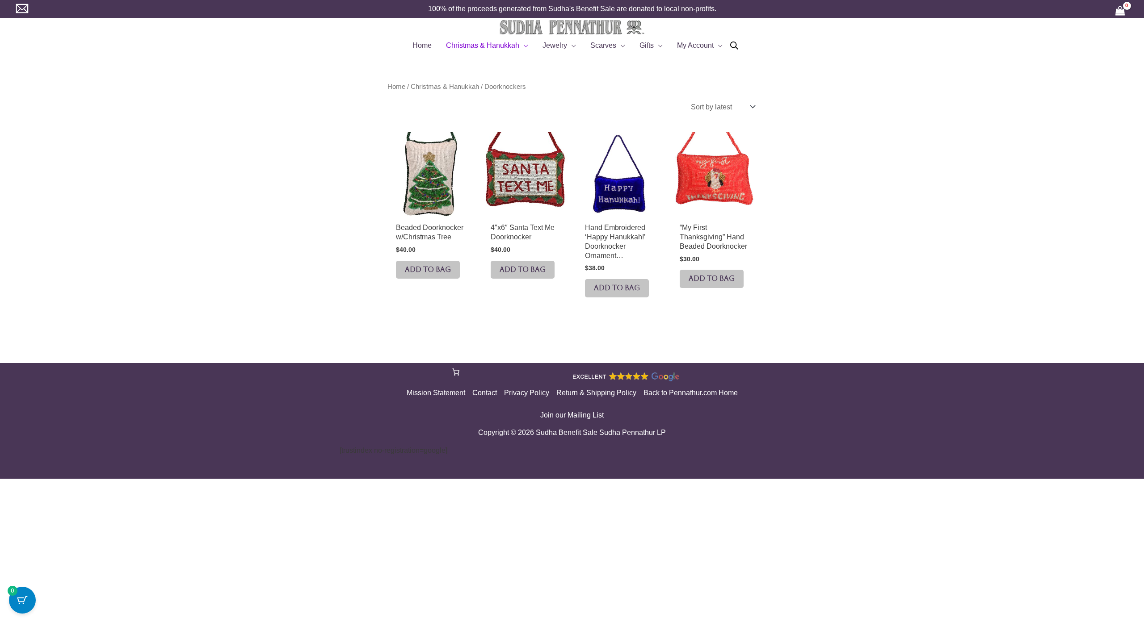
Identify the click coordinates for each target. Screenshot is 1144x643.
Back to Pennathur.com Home (691, 393)
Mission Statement (436, 393)
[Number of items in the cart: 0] (456, 372)
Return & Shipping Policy (596, 393)
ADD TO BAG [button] (428, 269)
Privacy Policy (526, 393)
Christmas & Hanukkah (445, 86)
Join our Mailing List (572, 415)
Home (396, 86)
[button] (523, 45)
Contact (484, 393)
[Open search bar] (734, 46)
